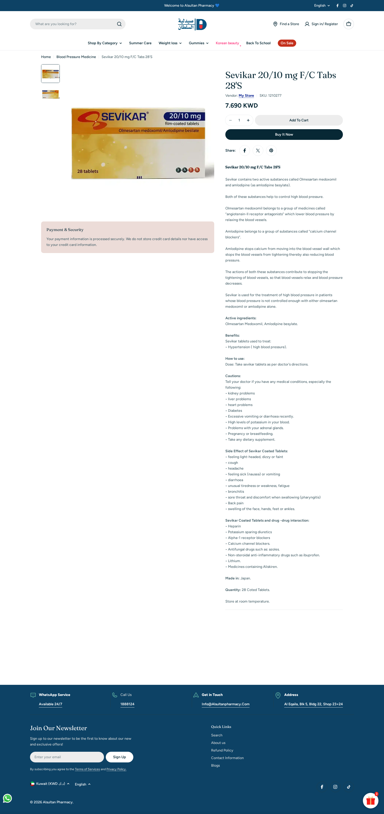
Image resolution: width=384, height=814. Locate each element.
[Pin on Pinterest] (271, 150)
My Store (246, 95)
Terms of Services (87, 769)
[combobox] (78, 24)
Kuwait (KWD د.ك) (50, 784)
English (320, 5)
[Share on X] (258, 150)
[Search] (119, 24)
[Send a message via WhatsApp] (7, 798)
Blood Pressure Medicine (76, 57)
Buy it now (284, 134)
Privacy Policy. (116, 769)
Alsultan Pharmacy (58, 802)
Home (46, 57)
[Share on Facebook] (244, 150)
